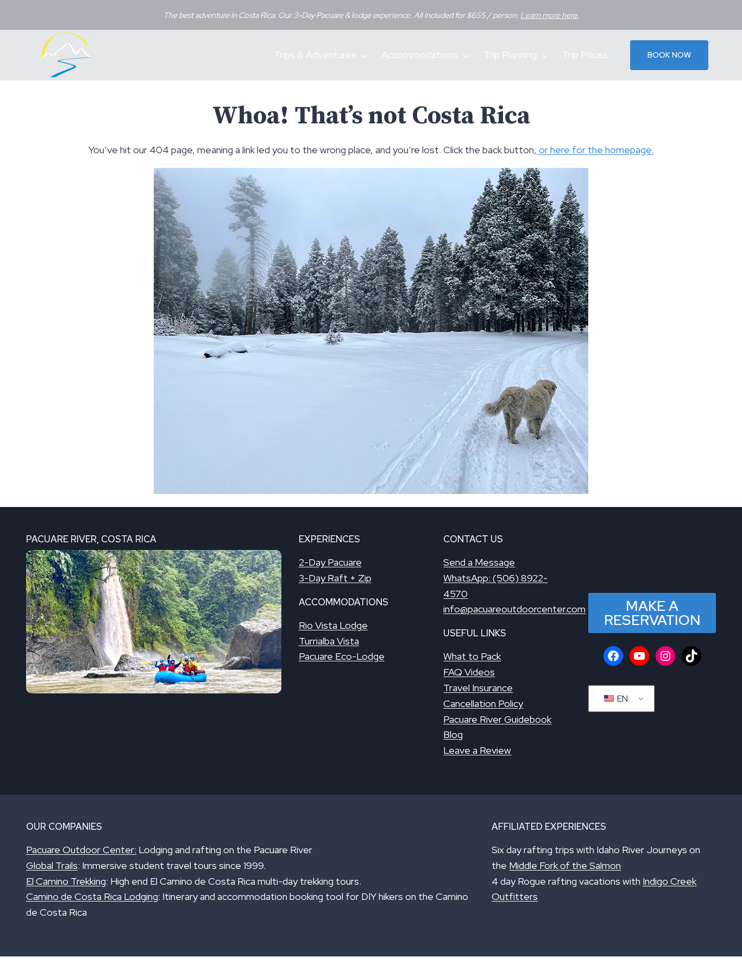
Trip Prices (585, 54)
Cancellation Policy (483, 703)
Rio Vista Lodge (333, 625)
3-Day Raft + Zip (335, 578)
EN (621, 698)
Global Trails (52, 865)
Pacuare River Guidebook (497, 719)
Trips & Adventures (315, 54)
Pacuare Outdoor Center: (81, 849)
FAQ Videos (469, 672)
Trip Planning (510, 54)
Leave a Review (477, 750)
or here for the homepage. (595, 149)
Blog (453, 734)
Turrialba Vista (329, 641)
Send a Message (479, 562)
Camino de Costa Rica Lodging (92, 896)
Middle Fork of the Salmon (565, 865)
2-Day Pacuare (330, 562)
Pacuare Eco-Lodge (342, 656)
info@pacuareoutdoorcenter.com (514, 609)
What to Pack (472, 656)
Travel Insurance (478, 687)
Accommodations (419, 54)
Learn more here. (549, 15)
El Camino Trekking (66, 881)
